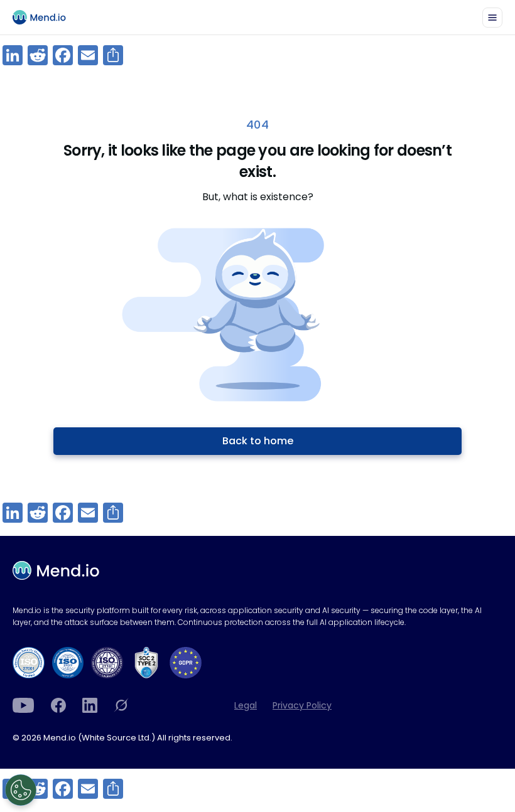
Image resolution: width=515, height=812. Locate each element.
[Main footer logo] (56, 570)
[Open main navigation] (492, 18)
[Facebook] (58, 705)
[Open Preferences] (20, 790)
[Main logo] (45, 17)
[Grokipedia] (121, 705)
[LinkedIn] (89, 705)
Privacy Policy (302, 705)
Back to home (257, 441)
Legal (245, 705)
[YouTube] (24, 705)
